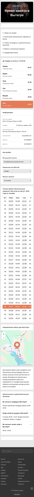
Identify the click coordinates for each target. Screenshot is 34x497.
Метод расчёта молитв (10, 158)
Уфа (2, 467)
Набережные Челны (23, 481)
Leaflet (22, 364)
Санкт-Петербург (6, 462)
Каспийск (20, 467)
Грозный (3, 464)
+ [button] (3, 334)
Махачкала (21, 459)
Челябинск (21, 484)
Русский (17, 494)
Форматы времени (8, 176)
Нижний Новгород (23, 470)
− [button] (3, 338)
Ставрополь (21, 473)
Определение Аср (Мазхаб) (11, 167)
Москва (3, 459)
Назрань (3, 481)
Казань (20, 462)
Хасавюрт (3, 478)
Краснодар (21, 475)
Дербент (3, 473)
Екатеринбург (22, 464)
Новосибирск (4, 475)
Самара (3, 470)
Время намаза (19, 490)
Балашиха (4, 484)
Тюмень (20, 478)
